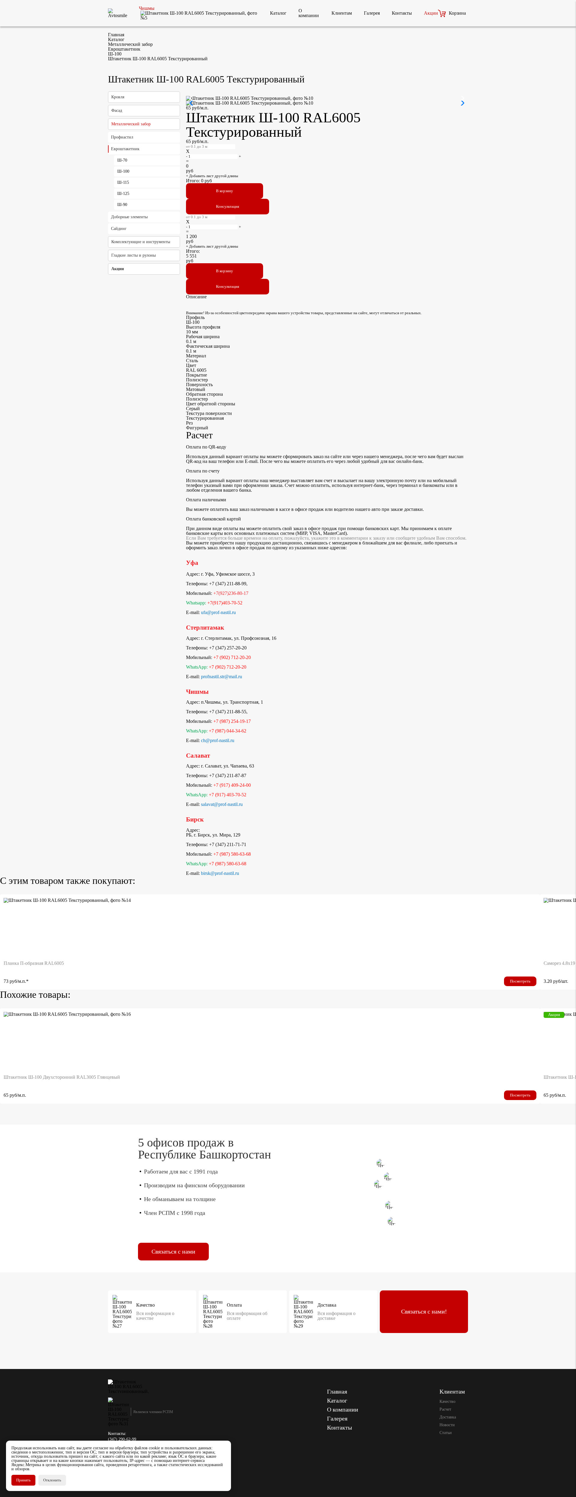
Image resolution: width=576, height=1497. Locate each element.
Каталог (278, 13)
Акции (431, 13)
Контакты (402, 13)
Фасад (116, 110)
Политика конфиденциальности (137, 1471)
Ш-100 (123, 171)
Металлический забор (131, 124)
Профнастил (122, 137)
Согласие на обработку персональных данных (149, 1484)
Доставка (448, 1417)
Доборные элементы (129, 217)
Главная (337, 1391)
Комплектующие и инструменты (140, 242)
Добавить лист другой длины (212, 176)
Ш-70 (122, 160)
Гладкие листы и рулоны (133, 255)
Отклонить (52, 1480)
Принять (23, 1480)
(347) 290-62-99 (122, 1439)
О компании (308, 13)
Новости (447, 1425)
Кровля (117, 97)
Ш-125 (123, 193)
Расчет (445, 1409)
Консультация (227, 206)
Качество (447, 1401)
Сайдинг (119, 228)
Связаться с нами (173, 1251)
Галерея (372, 13)
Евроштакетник (125, 149)
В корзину (224, 191)
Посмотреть (520, 981)
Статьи (446, 1432)
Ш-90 (122, 204)
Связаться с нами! (424, 1311)
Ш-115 (123, 182)
